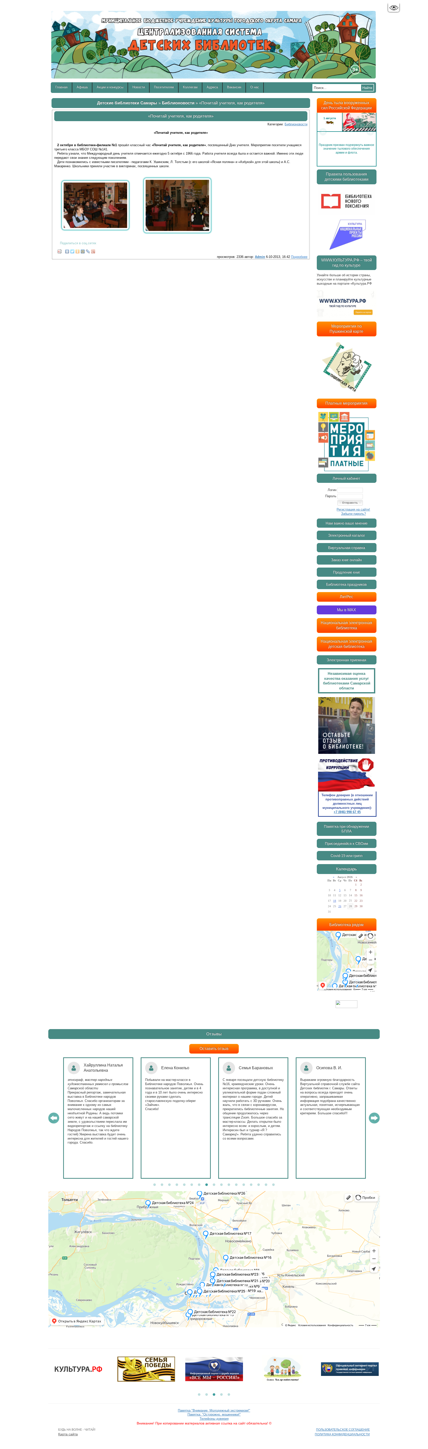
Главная (61, 87)
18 (334, 900)
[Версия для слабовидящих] (393, 8)
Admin (260, 257)
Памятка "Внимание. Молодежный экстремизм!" (214, 1410)
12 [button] (236, 1184)
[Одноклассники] (77, 250)
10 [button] (221, 1184)
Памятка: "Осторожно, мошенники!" (214, 1414)
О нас (254, 87)
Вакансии (234, 87)
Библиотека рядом (346, 925)
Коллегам (190, 87)
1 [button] (154, 1184)
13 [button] (243, 1184)
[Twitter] (72, 250)
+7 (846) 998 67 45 (347, 812)
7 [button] (199, 1184)
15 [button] (258, 1184)
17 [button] (273, 1184)
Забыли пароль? (353, 514)
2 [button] (162, 1184)
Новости (139, 87)
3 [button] (169, 1184)
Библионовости (178, 103)
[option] (346, 132)
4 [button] (176, 1184)
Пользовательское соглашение (343, 1429)
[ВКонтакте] (67, 250)
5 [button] (184, 1184)
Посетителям (164, 87)
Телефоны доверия (214, 1419)
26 (339, 906)
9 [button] (214, 1184)
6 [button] (191, 1184)
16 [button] (266, 1184)
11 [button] (228, 1184)
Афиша (82, 87)
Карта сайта (68, 1434)
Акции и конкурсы (110, 87)
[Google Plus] (93, 250)
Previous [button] (323, 132)
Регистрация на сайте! (353, 509)
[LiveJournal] (88, 250)
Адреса (212, 87)
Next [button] (370, 132)
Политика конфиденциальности (342, 1434)
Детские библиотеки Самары (127, 103)
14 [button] (251, 1184)
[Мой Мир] (82, 250)
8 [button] (206, 1184)
